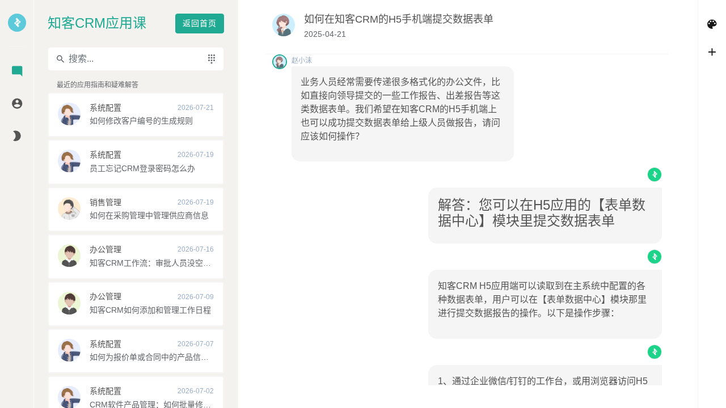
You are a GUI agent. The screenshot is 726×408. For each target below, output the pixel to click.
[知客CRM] (17, 30)
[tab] (17, 72)
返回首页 (200, 23)
